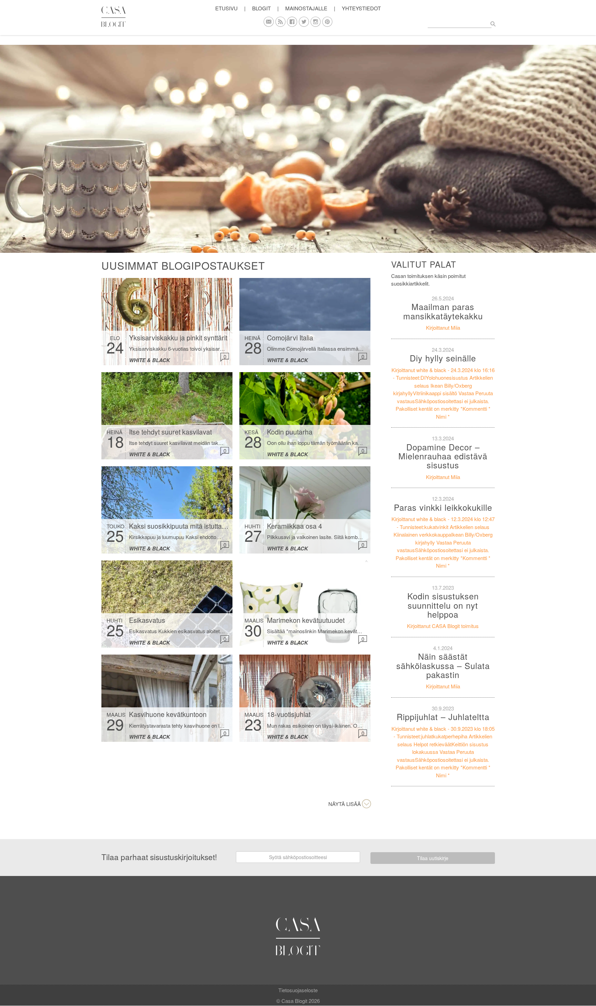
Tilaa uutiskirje (432, 858)
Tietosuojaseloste (298, 990)
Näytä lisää (344, 803)
